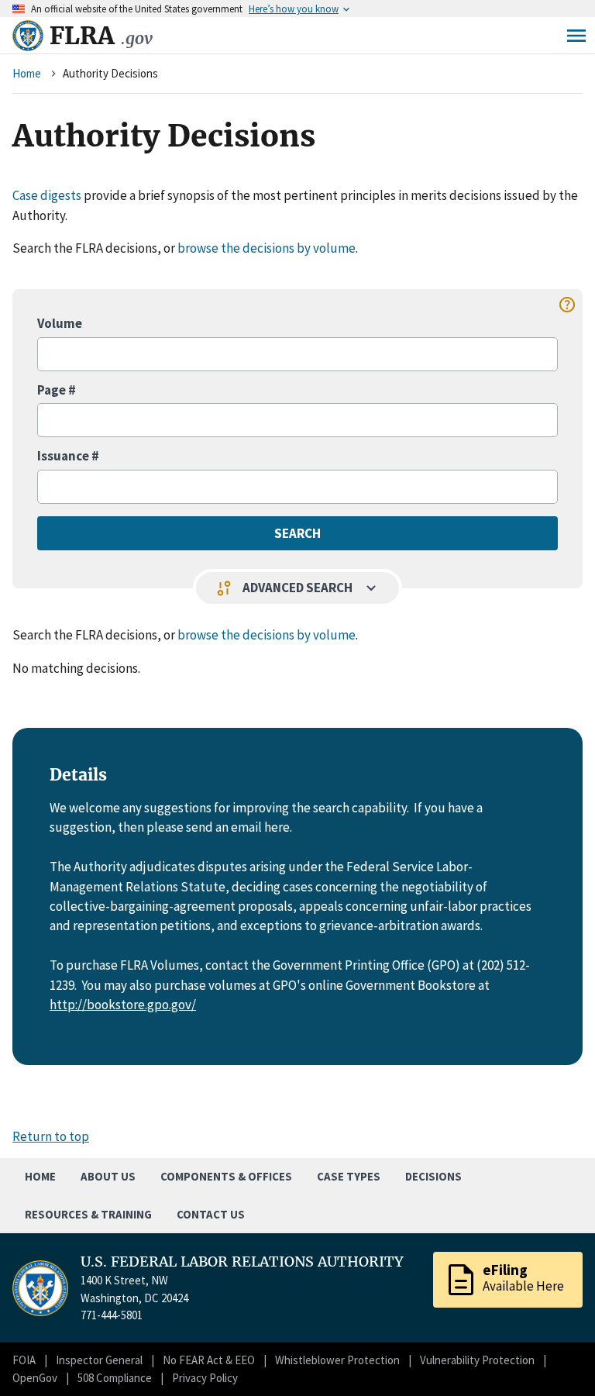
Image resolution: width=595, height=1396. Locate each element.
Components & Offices (226, 1176)
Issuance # (68, 455)
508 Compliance (114, 1377)
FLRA (101, 35)
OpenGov (34, 1377)
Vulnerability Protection (477, 1360)
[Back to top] (556, 1357)
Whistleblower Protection (337, 1360)
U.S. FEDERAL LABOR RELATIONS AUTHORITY (242, 1261)
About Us (108, 1176)
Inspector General (99, 1360)
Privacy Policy (205, 1377)
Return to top (50, 1136)
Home (26, 73)
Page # (56, 389)
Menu (576, 35)
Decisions (433, 1176)
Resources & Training (88, 1214)
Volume (59, 323)
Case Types (348, 1176)
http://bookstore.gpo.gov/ (123, 1004)
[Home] (27, 35)
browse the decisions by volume (266, 248)
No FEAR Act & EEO (209, 1360)
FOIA (24, 1360)
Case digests (46, 195)
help (567, 304)
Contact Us (211, 1214)
